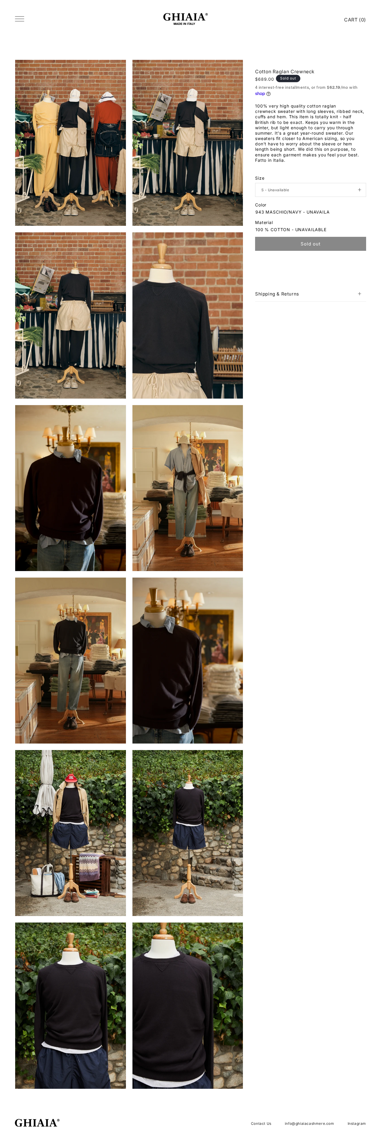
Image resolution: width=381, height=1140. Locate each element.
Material (264, 222)
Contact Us (261, 1123)
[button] (310, 294)
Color (260, 204)
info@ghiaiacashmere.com (309, 1123)
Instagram (357, 1123)
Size (259, 178)
